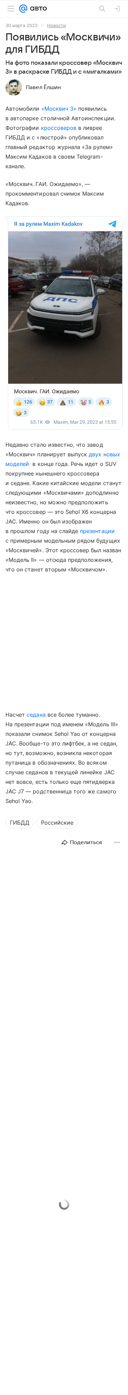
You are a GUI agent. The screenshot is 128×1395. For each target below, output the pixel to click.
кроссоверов (59, 127)
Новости (56, 25)
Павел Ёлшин (43, 87)
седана (36, 714)
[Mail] (23, 8)
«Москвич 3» (59, 108)
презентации (97, 531)
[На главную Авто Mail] (37, 8)
